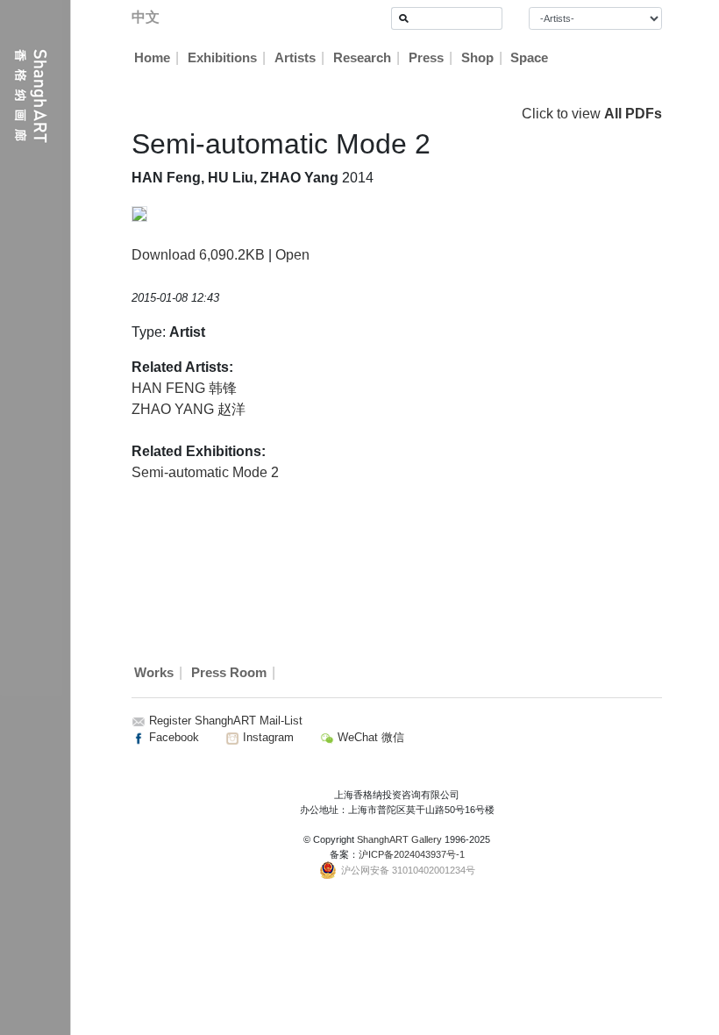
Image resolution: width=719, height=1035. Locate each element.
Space (529, 58)
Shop (477, 58)
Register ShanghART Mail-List (226, 720)
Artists (295, 58)
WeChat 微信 (369, 737)
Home (152, 58)
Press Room (229, 673)
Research (362, 58)
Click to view (592, 113)
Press (426, 58)
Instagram (266, 737)
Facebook (172, 737)
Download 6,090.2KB (198, 254)
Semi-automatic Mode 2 (205, 472)
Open (292, 254)
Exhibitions (222, 58)
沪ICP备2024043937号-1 (412, 854)
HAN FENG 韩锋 (184, 388)
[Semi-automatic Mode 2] (139, 212)
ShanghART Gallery (399, 839)
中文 (146, 17)
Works (154, 673)
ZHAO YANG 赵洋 (189, 409)
